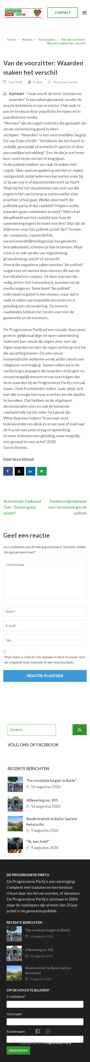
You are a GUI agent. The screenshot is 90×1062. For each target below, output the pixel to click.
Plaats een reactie (65, 82)
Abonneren (18, 1050)
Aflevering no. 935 (42, 800)
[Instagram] (47, 1032)
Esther (37, 82)
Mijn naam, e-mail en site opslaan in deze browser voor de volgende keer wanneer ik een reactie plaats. (44, 659)
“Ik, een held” (37, 841)
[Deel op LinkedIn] (30, 471)
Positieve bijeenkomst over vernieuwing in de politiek (67, 507)
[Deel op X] (19, 471)
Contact (63, 12)
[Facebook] (37, 1032)
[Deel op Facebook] (8, 471)
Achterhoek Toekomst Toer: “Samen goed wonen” (22, 507)
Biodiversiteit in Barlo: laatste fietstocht (51, 821)
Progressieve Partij (57, 1043)
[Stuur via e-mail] (42, 471)
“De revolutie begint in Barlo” (51, 780)
